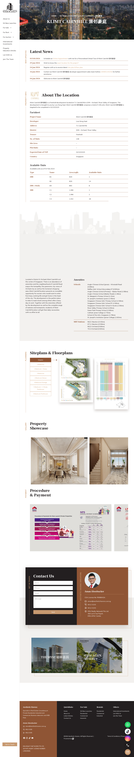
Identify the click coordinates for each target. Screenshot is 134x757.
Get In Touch (9, 744)
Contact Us (67, 718)
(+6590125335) (106, 72)
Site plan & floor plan (75, 67)
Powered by (68, 738)
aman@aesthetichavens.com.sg (99, 601)
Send (53, 612)
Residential (83, 713)
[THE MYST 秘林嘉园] (54, 655)
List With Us (117, 713)
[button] (40, 360)
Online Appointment (60, 58)
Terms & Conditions (113, 736)
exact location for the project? (68, 63)
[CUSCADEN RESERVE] (99, 655)
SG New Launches (86, 711)
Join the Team (117, 716)
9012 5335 (92, 605)
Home (65, 711)
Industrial (83, 718)
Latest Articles (68, 716)
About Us (67, 713)
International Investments (121, 711)
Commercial (84, 716)
